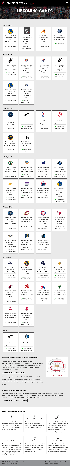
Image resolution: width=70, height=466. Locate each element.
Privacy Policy (14, 463)
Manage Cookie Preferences (51, 463)
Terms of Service (6, 463)
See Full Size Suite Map (57, 375)
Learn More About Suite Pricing (14, 372)
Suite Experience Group (62, 461)
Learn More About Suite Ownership (15, 400)
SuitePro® (53, 461)
